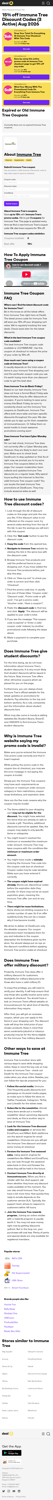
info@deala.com (13, 1487)
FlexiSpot (9, 1326)
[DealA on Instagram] (8, 1491)
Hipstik (30, 1366)
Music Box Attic (12, 1331)
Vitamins (8, 160)
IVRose (4, 1381)
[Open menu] (43, 3)
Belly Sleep (9, 1308)
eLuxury (5, 1359)
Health (28, 160)
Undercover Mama (35, 1388)
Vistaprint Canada (35, 1351)
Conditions (8, 193)
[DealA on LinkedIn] (19, 1491)
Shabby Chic (10, 1313)
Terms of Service (8, 1497)
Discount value (10, 186)
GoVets (5, 1403)
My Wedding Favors (10, 1388)
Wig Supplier (7, 1351)
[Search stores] (48, 3)
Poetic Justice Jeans (10, 1410)
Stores (10, 10)
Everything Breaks (35, 1359)
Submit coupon (11, 204)
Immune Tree (29, 154)
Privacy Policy (21, 1497)
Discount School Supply (37, 1374)
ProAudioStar (11, 1322)
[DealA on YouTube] (13, 1491)
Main (4, 10)
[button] (26, 37)
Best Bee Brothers (35, 1381)
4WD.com (9, 1317)
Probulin (31, 1418)
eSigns (4, 1374)
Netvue (5, 1418)
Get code (26, 49)
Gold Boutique (33, 1403)
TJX (29, 1396)
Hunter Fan (10, 1304)
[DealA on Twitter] (3, 1491)
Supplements (19, 160)
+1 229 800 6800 (13, 1484)
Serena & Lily (7, 1366)
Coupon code (9, 179)
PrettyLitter (6, 1396)
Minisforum (32, 1410)
